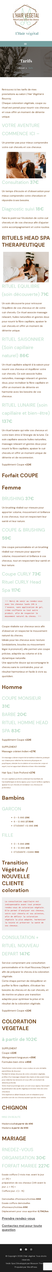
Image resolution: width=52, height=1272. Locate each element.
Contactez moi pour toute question (22, 1228)
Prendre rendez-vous (18, 1218)
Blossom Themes (38, 1263)
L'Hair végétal (27, 33)
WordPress (32, 1267)
